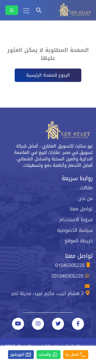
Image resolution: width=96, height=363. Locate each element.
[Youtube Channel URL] (18, 324)
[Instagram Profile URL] (38, 324)
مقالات (86, 187)
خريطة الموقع (79, 240)
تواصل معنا (81, 208)
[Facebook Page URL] (78, 324)
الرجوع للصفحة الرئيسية (48, 75)
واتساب (45, 354)
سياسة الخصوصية (75, 230)
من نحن (85, 198)
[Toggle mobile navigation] (26, 11)
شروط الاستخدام (76, 219)
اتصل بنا (72, 354)
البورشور (18, 354)
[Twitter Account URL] (58, 324)
